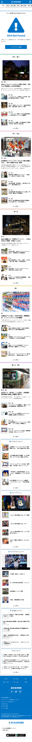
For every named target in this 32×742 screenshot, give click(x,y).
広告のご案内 (5, 706)
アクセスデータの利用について (8, 701)
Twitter (16, 691)
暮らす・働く (23, 5)
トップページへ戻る (16, 47)
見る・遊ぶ (13, 5)
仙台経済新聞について (7, 697)
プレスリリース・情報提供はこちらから (10, 699)
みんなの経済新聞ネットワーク (16, 723)
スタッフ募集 (5, 708)
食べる (8, 5)
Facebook (11, 691)
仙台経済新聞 (16, 2)
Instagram (20, 691)
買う (18, 5)
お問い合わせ (5, 703)
